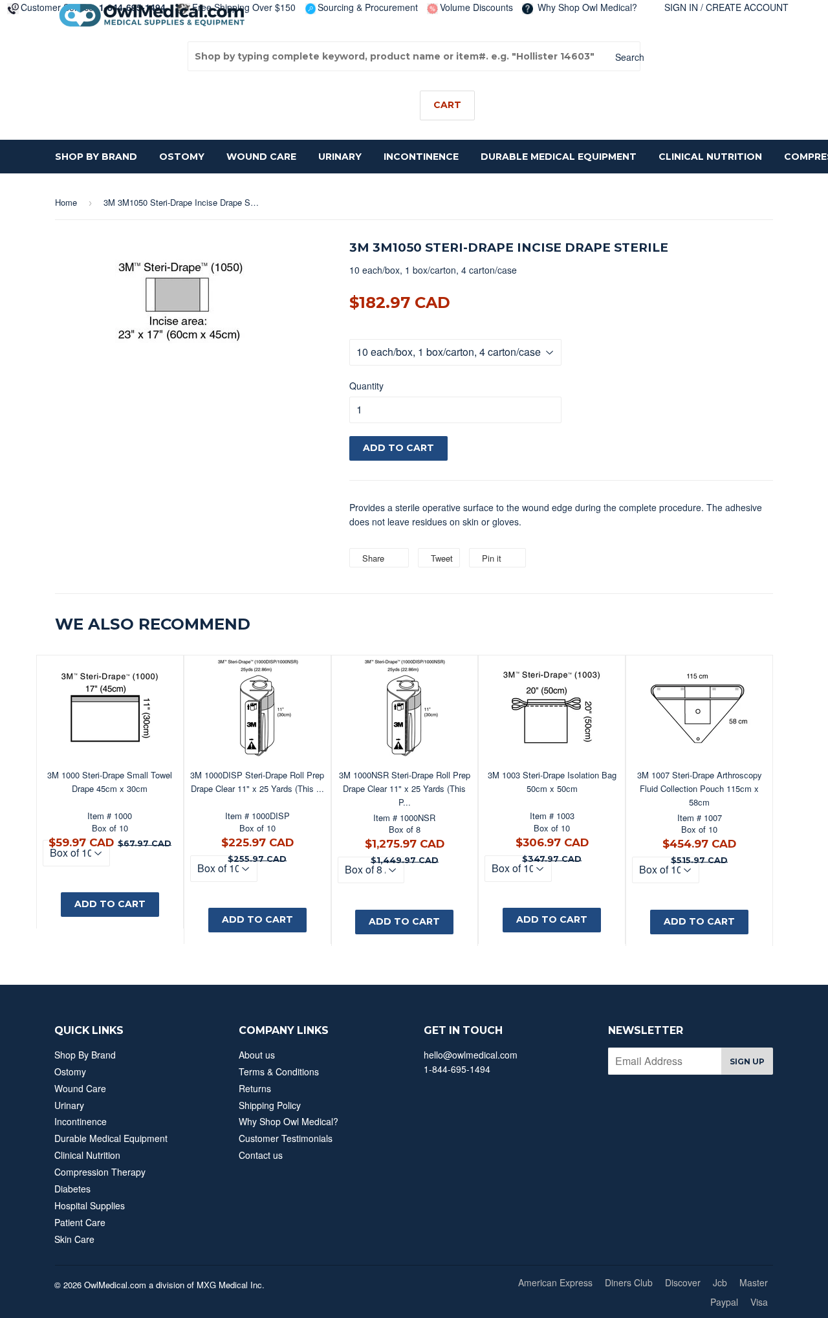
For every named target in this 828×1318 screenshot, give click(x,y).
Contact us (261, 1154)
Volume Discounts (476, 7)
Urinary (340, 156)
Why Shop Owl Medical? (586, 7)
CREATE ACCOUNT (747, 7)
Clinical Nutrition (710, 156)
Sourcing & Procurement (368, 7)
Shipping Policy (270, 1105)
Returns (255, 1088)
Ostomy (181, 156)
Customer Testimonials (285, 1138)
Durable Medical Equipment (559, 156)
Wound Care (261, 156)
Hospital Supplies (89, 1205)
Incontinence (421, 156)
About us (257, 1054)
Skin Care (74, 1239)
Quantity (366, 385)
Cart (447, 105)
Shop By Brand (96, 156)
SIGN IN (681, 7)
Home (66, 202)
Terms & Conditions (279, 1071)
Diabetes (72, 1188)
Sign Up (747, 1061)
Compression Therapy (100, 1171)
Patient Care (79, 1222)
